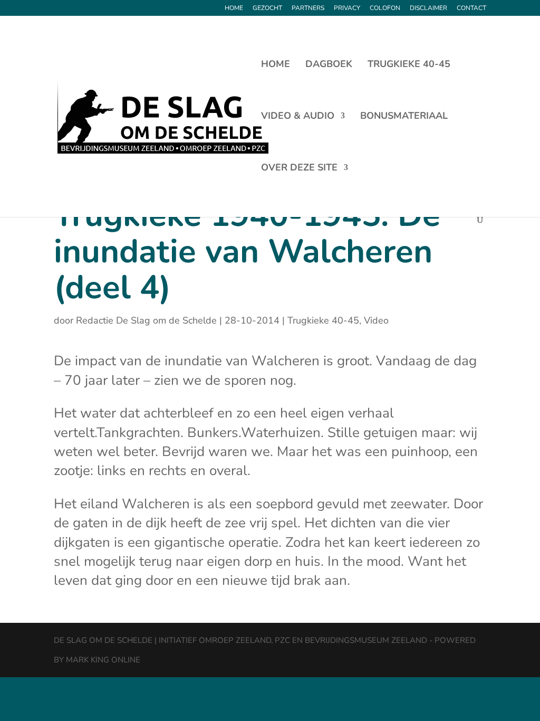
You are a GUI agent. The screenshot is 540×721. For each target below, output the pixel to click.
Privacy (347, 8)
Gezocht (267, 8)
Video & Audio (297, 117)
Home (234, 8)
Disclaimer (428, 8)
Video (376, 320)
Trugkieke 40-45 (409, 65)
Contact (471, 8)
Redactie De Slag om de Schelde (146, 320)
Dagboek (328, 65)
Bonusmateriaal (404, 117)
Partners (308, 8)
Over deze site (299, 169)
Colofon (385, 8)
